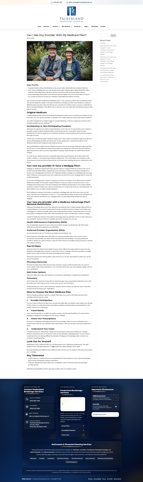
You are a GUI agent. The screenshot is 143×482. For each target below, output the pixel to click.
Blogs (86, 26)
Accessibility (97, 479)
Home (39, 26)
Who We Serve (67, 26)
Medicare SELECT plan (81, 182)
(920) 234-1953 (35, 408)
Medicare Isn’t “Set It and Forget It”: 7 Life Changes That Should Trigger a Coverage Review (108, 50)
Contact (102, 26)
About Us (47, 26)
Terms (104, 479)
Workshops (94, 26)
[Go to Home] (71, 14)
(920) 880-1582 (57, 2)
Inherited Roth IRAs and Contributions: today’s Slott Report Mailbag (107, 70)
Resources (78, 26)
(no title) (102, 43)
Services (56, 26)
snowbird (59, 313)
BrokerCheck (117, 479)
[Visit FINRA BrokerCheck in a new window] (105, 414)
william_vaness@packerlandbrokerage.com (80, 2)
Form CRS (110, 479)
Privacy (90, 479)
